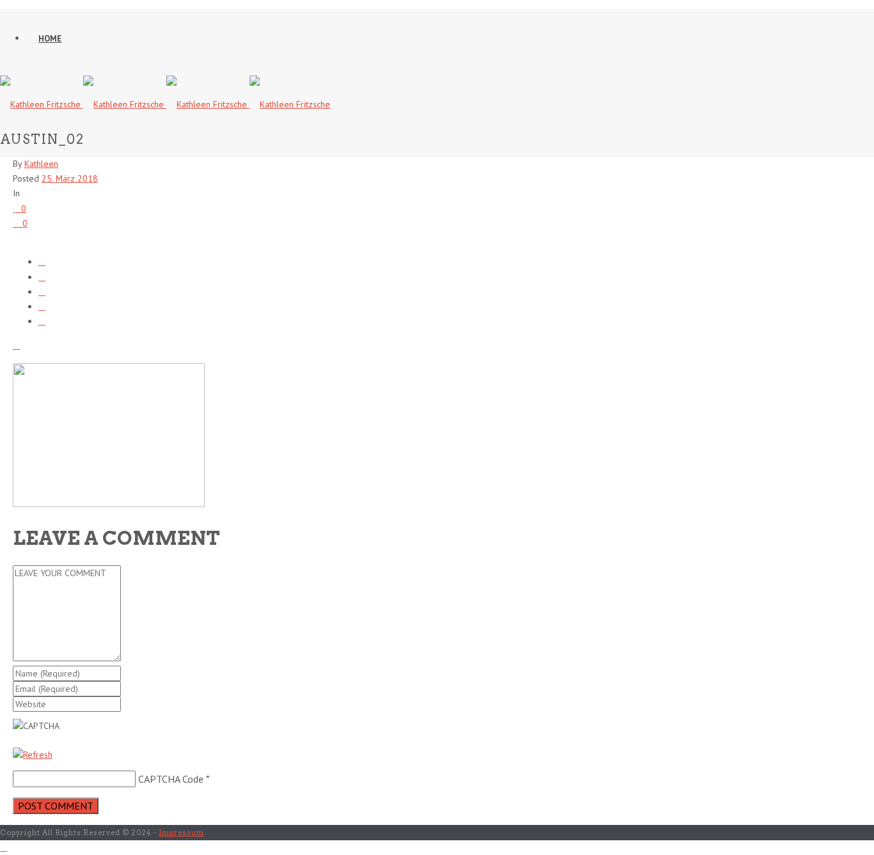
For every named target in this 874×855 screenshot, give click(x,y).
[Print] (16, 345)
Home (49, 38)
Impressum (181, 832)
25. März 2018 (70, 178)
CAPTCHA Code (170, 779)
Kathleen (41, 163)
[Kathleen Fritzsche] (165, 104)
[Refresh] (32, 754)
